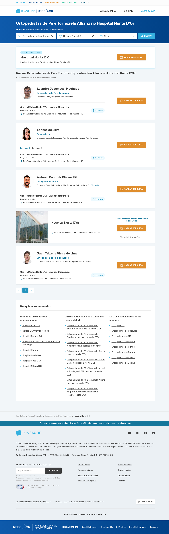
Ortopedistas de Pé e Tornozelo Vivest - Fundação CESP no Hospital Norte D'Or (86, 371)
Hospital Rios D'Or (31, 325)
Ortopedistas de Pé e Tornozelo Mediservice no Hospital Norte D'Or (84, 344)
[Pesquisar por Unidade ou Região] (92, 36)
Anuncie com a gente (87, 481)
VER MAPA (99, 110)
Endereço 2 (37, 148)
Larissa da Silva (48, 130)
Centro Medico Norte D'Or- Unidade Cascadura (45, 272)
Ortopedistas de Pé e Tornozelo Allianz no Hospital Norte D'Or (86, 381)
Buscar (148, 36)
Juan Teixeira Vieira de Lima (57, 253)
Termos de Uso (124, 475)
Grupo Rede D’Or (99, 514)
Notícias (85, 3)
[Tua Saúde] (28, 433)
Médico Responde (69, 3)
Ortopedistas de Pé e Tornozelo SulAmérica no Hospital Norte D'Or (84, 327)
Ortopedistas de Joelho (123, 363)
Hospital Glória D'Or (32, 355)
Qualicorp (154, 527)
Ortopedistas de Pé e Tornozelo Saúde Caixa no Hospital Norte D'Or (86, 361)
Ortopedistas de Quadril (123, 341)
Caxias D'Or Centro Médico (35, 331)
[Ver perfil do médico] (27, 92)
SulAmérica (121, 527)
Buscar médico (35, 3)
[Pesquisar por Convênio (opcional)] (133, 36)
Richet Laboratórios (137, 527)
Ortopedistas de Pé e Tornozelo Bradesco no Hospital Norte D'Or (83, 336)
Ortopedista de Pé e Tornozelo (58, 416)
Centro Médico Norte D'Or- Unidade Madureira (44, 107)
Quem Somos (84, 465)
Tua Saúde (20, 3)
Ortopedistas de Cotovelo (124, 331)
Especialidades (108, 11)
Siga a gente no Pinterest (153, 433)
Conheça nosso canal (129, 433)
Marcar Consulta (35, 416)
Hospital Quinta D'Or (32, 336)
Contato (121, 481)
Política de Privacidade (88, 475)
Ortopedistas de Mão (122, 336)
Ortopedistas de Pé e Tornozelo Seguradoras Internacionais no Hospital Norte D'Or (82, 391)
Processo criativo (85, 470)
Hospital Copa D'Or (31, 360)
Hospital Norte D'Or (35, 57)
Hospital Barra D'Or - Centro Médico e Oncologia (41, 343)
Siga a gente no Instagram (137, 433)
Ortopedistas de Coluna (123, 357)
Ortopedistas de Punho (123, 347)
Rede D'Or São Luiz (90, 527)
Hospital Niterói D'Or (32, 366)
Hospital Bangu (30, 350)
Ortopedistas (118, 325)
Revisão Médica (124, 470)
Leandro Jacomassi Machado (58, 88)
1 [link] (25, 290)
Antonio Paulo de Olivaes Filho (58, 177)
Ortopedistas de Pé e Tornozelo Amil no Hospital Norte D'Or (86, 353)
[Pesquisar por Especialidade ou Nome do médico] (52, 36)
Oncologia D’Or (107, 527)
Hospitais (128, 11)
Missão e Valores (125, 465)
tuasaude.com (147, 11)
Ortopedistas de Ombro (123, 352)
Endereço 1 (25, 148)
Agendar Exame (52, 3)
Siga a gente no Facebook (145, 433)
